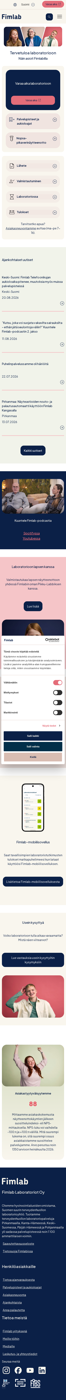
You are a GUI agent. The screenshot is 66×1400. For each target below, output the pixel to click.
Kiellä (33, 757)
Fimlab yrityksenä (15, 1331)
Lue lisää (33, 606)
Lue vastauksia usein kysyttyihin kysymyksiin (33, 960)
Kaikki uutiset (33, 450)
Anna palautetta (14, 1310)
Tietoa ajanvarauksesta (19, 1280)
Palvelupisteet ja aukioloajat (28, 121)
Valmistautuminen (29, 181)
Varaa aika (54, 4)
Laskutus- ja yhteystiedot (20, 1354)
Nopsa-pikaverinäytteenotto (31, 140)
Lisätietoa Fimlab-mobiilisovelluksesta (33, 881)
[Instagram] (6, 1370)
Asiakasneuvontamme (21, 228)
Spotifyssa (33, 533)
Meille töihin (11, 1339)
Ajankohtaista (12, 1302)
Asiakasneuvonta (14, 1295)
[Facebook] (18, 1370)
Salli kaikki (33, 736)
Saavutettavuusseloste (18, 1243)
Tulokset (23, 212)
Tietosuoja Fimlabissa (18, 1251)
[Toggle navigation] (59, 16)
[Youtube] (30, 1370)
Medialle (9, 1346)
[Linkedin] (42, 1370)
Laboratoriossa (27, 196)
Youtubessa (33, 538)
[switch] (57, 692)
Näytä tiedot (49, 725)
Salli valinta (33, 746)
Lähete (21, 165)
